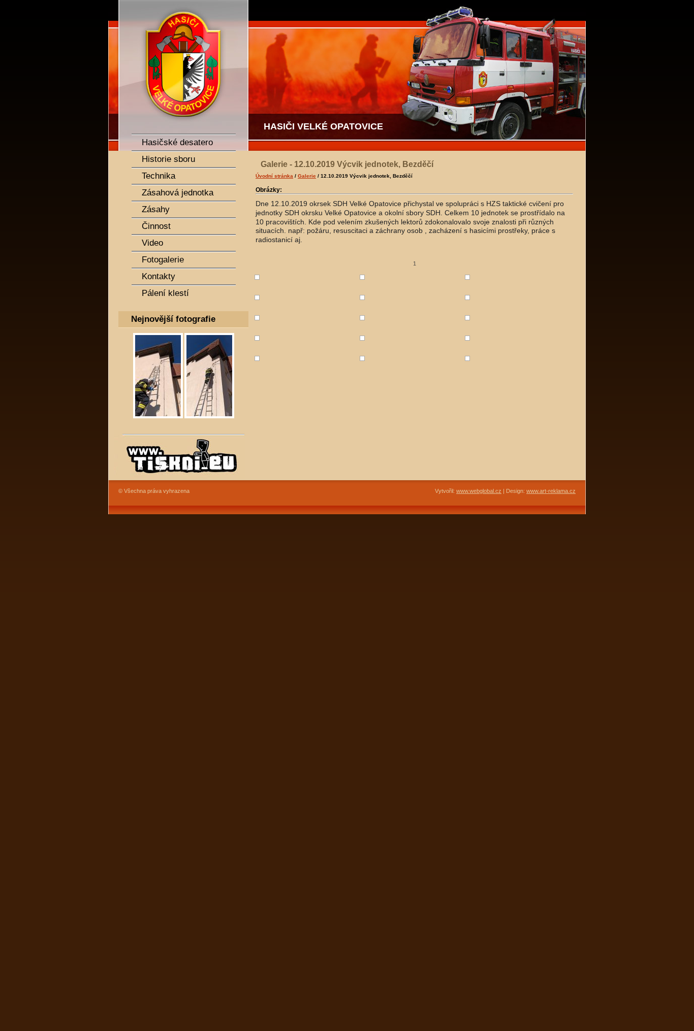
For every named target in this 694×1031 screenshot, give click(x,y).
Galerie (307, 176)
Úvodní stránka (274, 176)
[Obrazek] (158, 421)
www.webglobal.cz (478, 491)
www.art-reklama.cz (551, 491)
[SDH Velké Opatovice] (179, 75)
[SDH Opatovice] (418, 75)
